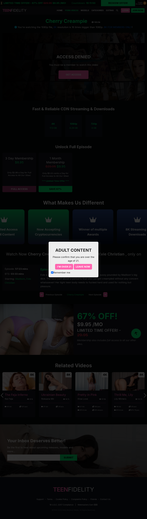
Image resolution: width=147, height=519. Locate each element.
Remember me (61, 272)
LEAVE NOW (83, 266)
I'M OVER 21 (64, 266)
